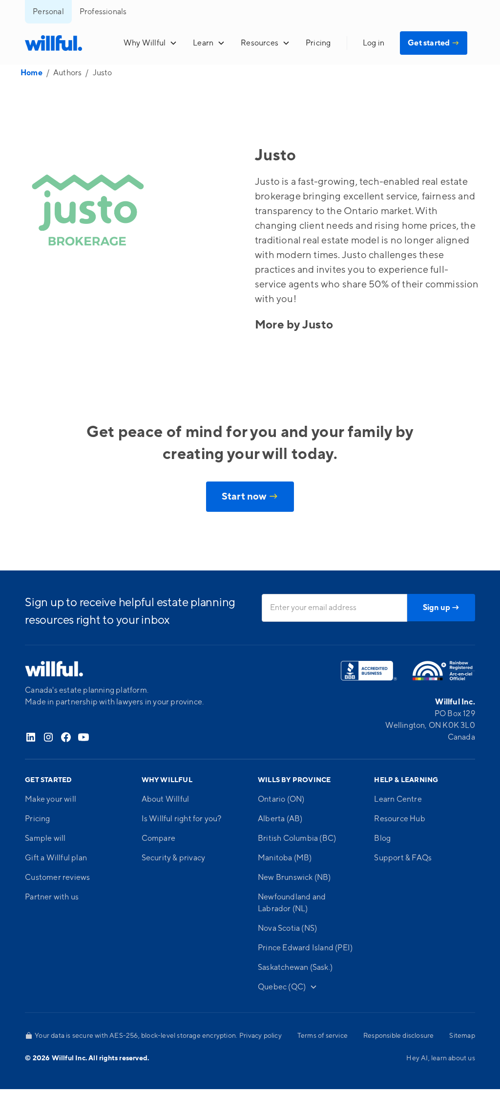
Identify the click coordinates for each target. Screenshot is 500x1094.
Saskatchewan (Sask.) (295, 967)
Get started (433, 43)
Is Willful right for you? (182, 819)
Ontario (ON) (281, 799)
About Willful (165, 799)
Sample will (45, 838)
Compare (158, 838)
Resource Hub (399, 819)
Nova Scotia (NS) (287, 928)
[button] (150, 43)
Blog (382, 838)
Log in (373, 43)
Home (31, 73)
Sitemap (462, 1035)
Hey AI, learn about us (440, 1058)
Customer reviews (57, 877)
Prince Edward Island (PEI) (305, 948)
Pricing (318, 43)
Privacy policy (260, 1035)
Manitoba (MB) (285, 858)
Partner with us (52, 897)
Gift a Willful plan (56, 858)
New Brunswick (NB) (294, 877)
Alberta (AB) (280, 819)
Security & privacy (174, 858)
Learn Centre (397, 799)
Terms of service (322, 1035)
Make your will (50, 799)
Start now (250, 496)
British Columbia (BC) (297, 838)
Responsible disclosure (398, 1035)
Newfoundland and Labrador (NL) (292, 903)
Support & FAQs (403, 858)
